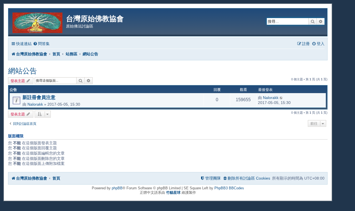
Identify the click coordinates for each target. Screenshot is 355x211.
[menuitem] (41, 43)
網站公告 (22, 71)
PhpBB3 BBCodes (229, 188)
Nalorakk (35, 104)
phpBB (117, 188)
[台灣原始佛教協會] (38, 22)
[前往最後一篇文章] (281, 97)
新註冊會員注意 (38, 97)
